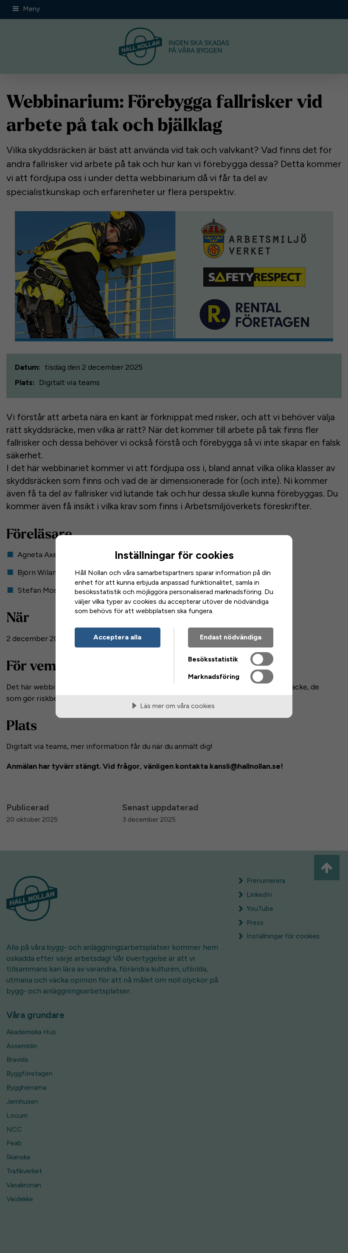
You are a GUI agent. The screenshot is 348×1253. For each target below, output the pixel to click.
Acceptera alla (117, 637)
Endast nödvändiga (230, 637)
